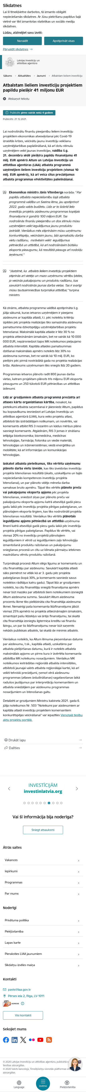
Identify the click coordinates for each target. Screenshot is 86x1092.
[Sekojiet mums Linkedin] (15, 1040)
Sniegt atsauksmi (43, 830)
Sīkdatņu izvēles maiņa (20, 965)
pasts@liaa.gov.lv (19, 989)
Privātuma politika (17, 920)
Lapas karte (13, 942)
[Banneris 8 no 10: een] (43, 789)
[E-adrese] (11, 1003)
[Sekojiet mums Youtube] (40, 1039)
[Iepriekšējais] (9, 789)
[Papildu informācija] (22, 1003)
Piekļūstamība (14, 931)
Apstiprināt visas (64, 41)
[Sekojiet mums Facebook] (6, 1040)
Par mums (12, 893)
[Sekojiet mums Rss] (49, 1040)
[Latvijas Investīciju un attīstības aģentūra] (40, 66)
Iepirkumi (11, 871)
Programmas (13, 882)
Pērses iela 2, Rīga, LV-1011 (26, 996)
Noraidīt (22, 41)
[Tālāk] (77, 789)
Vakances (11, 860)
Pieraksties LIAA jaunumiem (23, 954)
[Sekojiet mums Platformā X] (23, 1040)
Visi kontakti (23, 1015)
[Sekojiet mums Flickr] (32, 1039)
